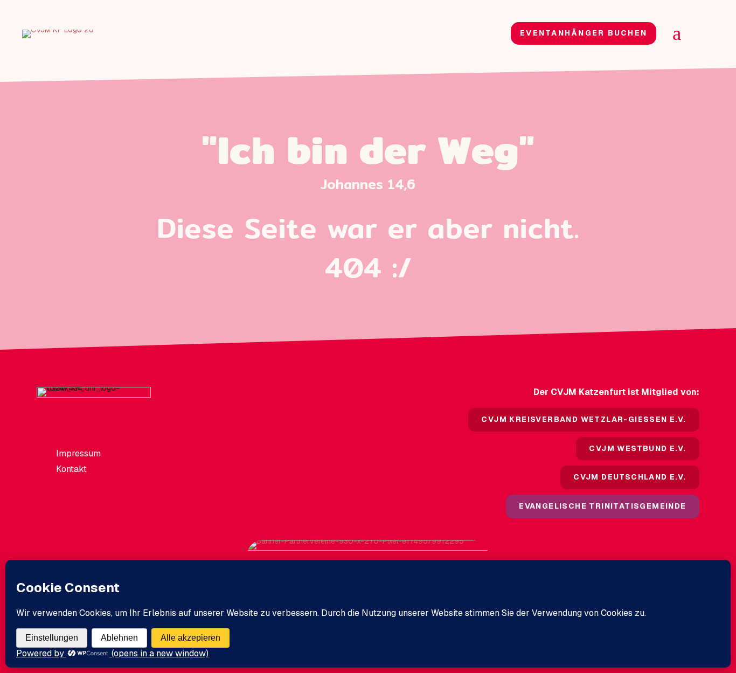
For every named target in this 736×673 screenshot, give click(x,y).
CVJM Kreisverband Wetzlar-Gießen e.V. (583, 419)
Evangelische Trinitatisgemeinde (602, 506)
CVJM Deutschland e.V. (629, 477)
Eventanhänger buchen (583, 33)
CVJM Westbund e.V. (637, 448)
